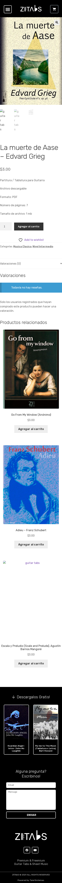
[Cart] (54, 9)
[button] (8, 9)
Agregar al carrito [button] (31, 429)
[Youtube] (35, 850)
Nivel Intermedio (43, 246)
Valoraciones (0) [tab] (10, 263)
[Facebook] (27, 850)
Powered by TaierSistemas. (31, 880)
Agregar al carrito (28, 226)
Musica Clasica (22, 246)
